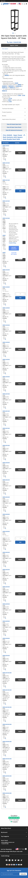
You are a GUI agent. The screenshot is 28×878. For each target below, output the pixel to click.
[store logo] (9, 4)
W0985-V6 (12, 87)
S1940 (9, 100)
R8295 (16, 83)
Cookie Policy (12, 243)
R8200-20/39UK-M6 (7, 776)
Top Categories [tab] (5, 836)
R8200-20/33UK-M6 (7, 758)
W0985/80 (18, 86)
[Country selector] (20, 3)
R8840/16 (4, 91)
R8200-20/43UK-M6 (7, 793)
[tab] (24, 3)
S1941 (10, 101)
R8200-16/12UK (6, 180)
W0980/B (4, 86)
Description (5, 49)
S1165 (23, 95)
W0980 (19, 84)
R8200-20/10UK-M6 (7, 672)
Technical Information (7, 108)
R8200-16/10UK (6, 162)
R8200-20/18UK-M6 (7, 707)
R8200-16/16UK (6, 218)
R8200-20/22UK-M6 (7, 724)
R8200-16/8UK (6, 145)
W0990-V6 (4, 87)
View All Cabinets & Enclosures (14, 130)
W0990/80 (11, 86)
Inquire (20, 152)
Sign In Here (3, 1)
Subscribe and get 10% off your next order (11, 851)
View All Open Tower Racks (14, 127)
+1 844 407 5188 (4, 843)
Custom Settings (14, 253)
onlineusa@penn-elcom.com (7, 842)
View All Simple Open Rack (14, 124)
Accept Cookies (14, 248)
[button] (12, 33)
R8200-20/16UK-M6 (7, 690)
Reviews (4, 115)
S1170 (10, 98)
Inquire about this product (9, 119)
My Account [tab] (4, 832)
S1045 (19, 95)
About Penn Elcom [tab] (6, 828)
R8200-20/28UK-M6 (7, 741)
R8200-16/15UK (6, 201)
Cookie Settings (5, 856)
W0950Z (7, 75)
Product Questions (7, 112)
